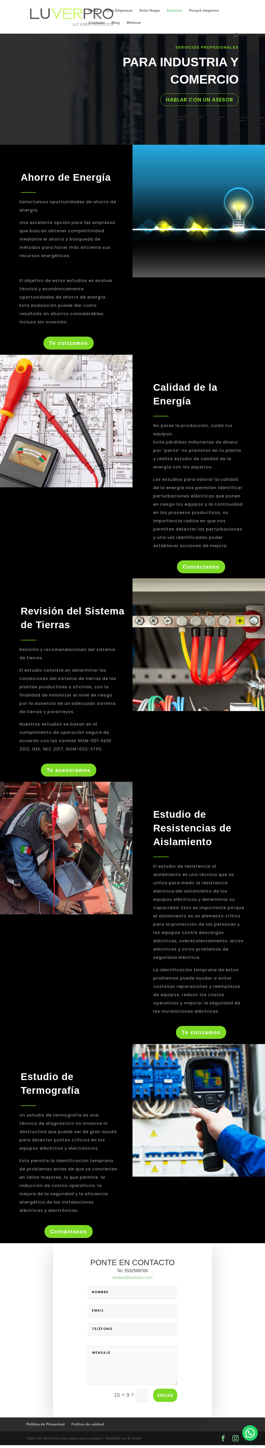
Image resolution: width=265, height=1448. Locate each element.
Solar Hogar (149, 10)
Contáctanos (201, 567)
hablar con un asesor (199, 99)
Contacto (97, 23)
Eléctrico (174, 10)
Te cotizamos (68, 343)
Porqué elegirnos (204, 10)
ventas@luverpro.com (132, 1277)
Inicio (93, 10)
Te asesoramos (69, 770)
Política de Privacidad (45, 1424)
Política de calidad (87, 1424)
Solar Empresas (118, 10)
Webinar (134, 23)
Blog (116, 23)
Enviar (165, 1395)
